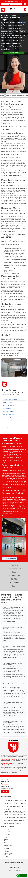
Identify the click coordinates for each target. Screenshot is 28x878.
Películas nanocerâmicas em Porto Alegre (14, 812)
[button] (25, 9)
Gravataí (6, 839)
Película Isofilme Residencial (8, 420)
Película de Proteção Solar (8, 414)
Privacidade (5, 791)
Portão (5, 847)
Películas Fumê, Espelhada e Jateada (10, 430)
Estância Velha (7, 836)
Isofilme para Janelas (7, 402)
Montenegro (7, 843)
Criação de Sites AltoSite (14, 867)
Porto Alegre (21, 22)
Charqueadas (7, 834)
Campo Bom (7, 831)
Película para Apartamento (8, 411)
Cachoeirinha (7, 830)
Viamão (6, 856)
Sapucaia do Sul (8, 853)
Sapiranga (6, 851)
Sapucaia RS (7, 854)
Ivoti (5, 842)
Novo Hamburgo (8, 845)
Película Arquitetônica (7, 427)
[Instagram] (25, 4)
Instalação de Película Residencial (10, 399)
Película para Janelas (7, 417)
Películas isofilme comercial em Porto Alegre (15, 811)
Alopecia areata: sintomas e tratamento (13, 806)
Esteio (5, 837)
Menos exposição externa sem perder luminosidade (11, 95)
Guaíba (5, 840)
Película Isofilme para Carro (8, 405)
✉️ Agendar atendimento (9, 558)
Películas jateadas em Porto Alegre (12, 823)
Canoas (6, 833)
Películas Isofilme (6, 424)
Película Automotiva (7, 408)
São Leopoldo (7, 850)
